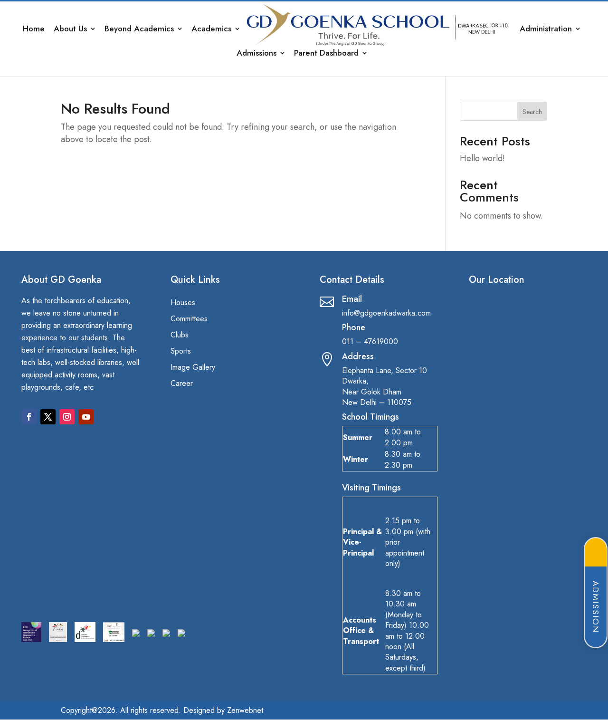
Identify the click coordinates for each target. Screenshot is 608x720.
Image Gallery (193, 368)
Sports (181, 351)
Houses (183, 303)
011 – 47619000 (370, 341)
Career (182, 384)
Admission (595, 607)
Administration (546, 29)
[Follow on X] (48, 416)
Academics (211, 29)
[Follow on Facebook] (29, 416)
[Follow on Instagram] (67, 416)
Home (34, 29)
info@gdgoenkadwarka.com (386, 312)
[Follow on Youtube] (86, 416)
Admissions (256, 53)
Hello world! (482, 158)
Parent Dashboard (326, 53)
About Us (70, 29)
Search (532, 111)
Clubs (180, 335)
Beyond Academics (139, 29)
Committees (189, 319)
